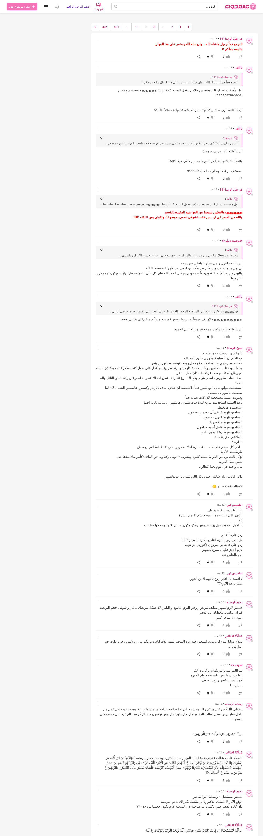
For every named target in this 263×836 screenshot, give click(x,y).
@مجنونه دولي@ (232, 240)
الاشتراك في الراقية (78, 6)
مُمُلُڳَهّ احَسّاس (233, 636)
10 (136, 27)
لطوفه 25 (236, 665)
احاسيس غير (234, 505)
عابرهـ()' (227, 138)
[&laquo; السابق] (188, 27)
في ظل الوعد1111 (231, 38)
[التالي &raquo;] (95, 27)
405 (116, 27)
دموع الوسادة (234, 348)
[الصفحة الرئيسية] (240, 6)
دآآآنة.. (238, 67)
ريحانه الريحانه (233, 704)
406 (104, 27)
